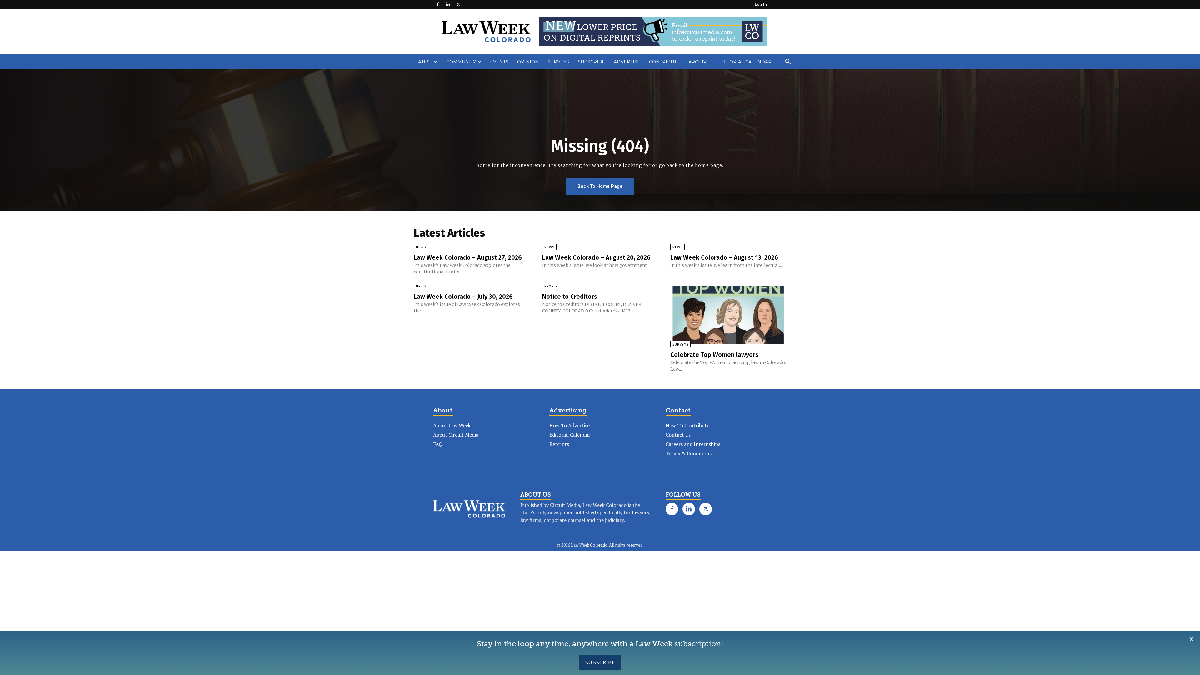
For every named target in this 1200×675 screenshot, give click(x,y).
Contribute (664, 62)
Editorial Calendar (745, 62)
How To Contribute (687, 425)
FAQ (437, 444)
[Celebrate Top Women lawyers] (728, 315)
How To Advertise (569, 425)
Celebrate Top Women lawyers (714, 354)
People (551, 286)
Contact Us (678, 434)
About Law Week (452, 425)
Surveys (558, 62)
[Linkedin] (448, 4)
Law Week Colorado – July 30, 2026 (463, 296)
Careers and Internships (693, 444)
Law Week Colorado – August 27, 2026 (468, 257)
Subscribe (600, 662)
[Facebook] (437, 4)
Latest (423, 62)
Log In (761, 4)
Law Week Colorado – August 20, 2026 (596, 257)
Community (461, 62)
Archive (699, 62)
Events (499, 62)
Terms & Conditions (689, 453)
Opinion (528, 62)
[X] (458, 4)
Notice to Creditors (569, 296)
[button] (787, 62)
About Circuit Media (455, 434)
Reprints (559, 444)
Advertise (627, 62)
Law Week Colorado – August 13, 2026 (724, 257)
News (421, 247)
